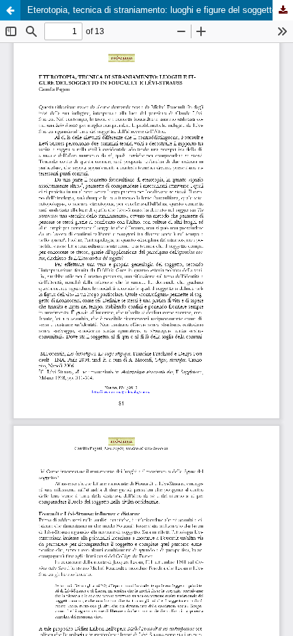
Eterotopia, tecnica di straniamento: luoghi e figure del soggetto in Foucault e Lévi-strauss (160, 10)
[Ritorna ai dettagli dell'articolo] (10, 10)
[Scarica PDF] (283, 10)
